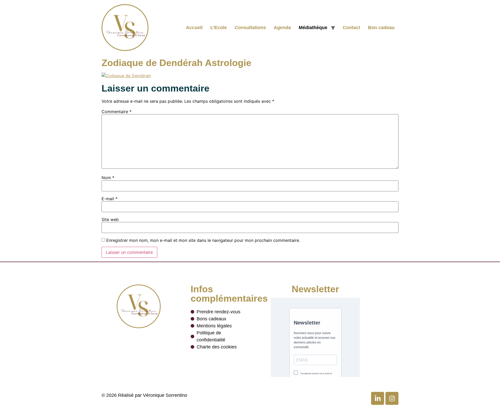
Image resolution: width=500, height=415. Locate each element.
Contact (351, 27)
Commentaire (117, 111)
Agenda (282, 27)
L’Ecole (218, 27)
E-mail (109, 199)
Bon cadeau (381, 27)
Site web (110, 219)
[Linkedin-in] (377, 398)
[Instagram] (391, 398)
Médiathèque (313, 27)
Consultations (250, 27)
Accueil (194, 27)
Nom (108, 178)
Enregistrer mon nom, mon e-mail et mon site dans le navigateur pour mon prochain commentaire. (203, 240)
